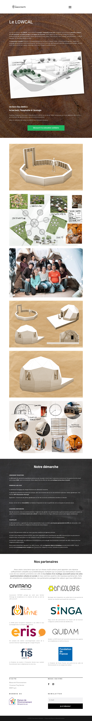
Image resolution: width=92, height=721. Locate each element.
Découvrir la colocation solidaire (46, 127)
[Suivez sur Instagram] (53, 684)
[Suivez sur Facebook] (48, 684)
